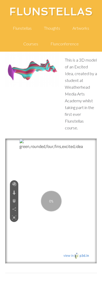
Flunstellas (51, 11)
